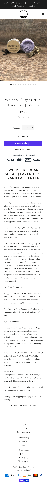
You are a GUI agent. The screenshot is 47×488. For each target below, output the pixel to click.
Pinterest (24, 458)
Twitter (25, 454)
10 (33, 85)
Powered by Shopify (23, 470)
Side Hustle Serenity (26, 467)
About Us (23, 428)
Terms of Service (23, 432)
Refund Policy (23, 441)
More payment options (23, 149)
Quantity (16, 128)
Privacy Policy (23, 438)
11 (36, 85)
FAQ (23, 445)
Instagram (25, 461)
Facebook (25, 450)
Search (23, 425)
